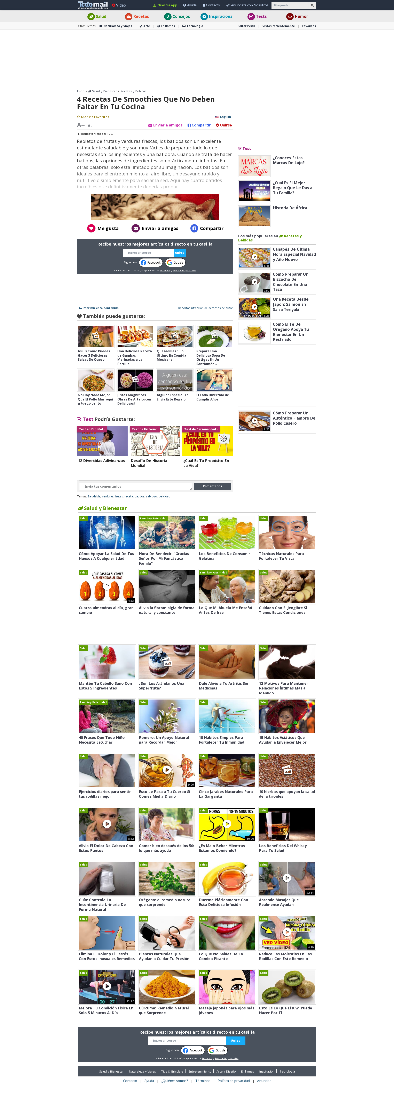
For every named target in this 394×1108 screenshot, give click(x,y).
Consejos (181, 16)
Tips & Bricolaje (172, 1071)
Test (87, 419)
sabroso (151, 496)
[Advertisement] (197, 59)
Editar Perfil (246, 26)
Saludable (94, 496)
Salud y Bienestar (104, 91)
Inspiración (266, 1071)
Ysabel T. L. (104, 134)
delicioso (164, 496)
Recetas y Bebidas (133, 91)
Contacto (213, 5)
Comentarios (212, 486)
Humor (301, 16)
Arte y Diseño (226, 1071)
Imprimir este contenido (101, 308)
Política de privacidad (184, 270)
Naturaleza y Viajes (117, 26)
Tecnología (195, 26)
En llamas (168, 26)
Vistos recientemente (278, 26)
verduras (107, 496)
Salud (100, 16)
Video (121, 5)
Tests (261, 16)
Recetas (140, 16)
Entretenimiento (199, 1071)
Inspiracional (221, 16)
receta (129, 496)
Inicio (81, 91)
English (225, 117)
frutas (119, 496)
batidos (139, 496)
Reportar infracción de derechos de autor (205, 308)
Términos (165, 270)
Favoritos (309, 26)
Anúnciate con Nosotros (249, 5)
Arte (146, 26)
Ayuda (192, 5)
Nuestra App (167, 5)
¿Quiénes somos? (174, 1080)
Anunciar (264, 1080)
